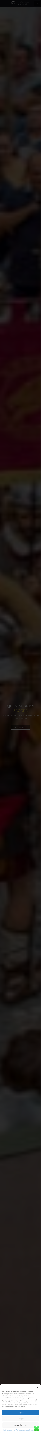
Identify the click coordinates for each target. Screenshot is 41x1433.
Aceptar (20, 1412)
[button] (37, 1387)
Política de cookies (9, 1430)
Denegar (20, 1419)
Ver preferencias (20, 1425)
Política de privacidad (23, 1430)
